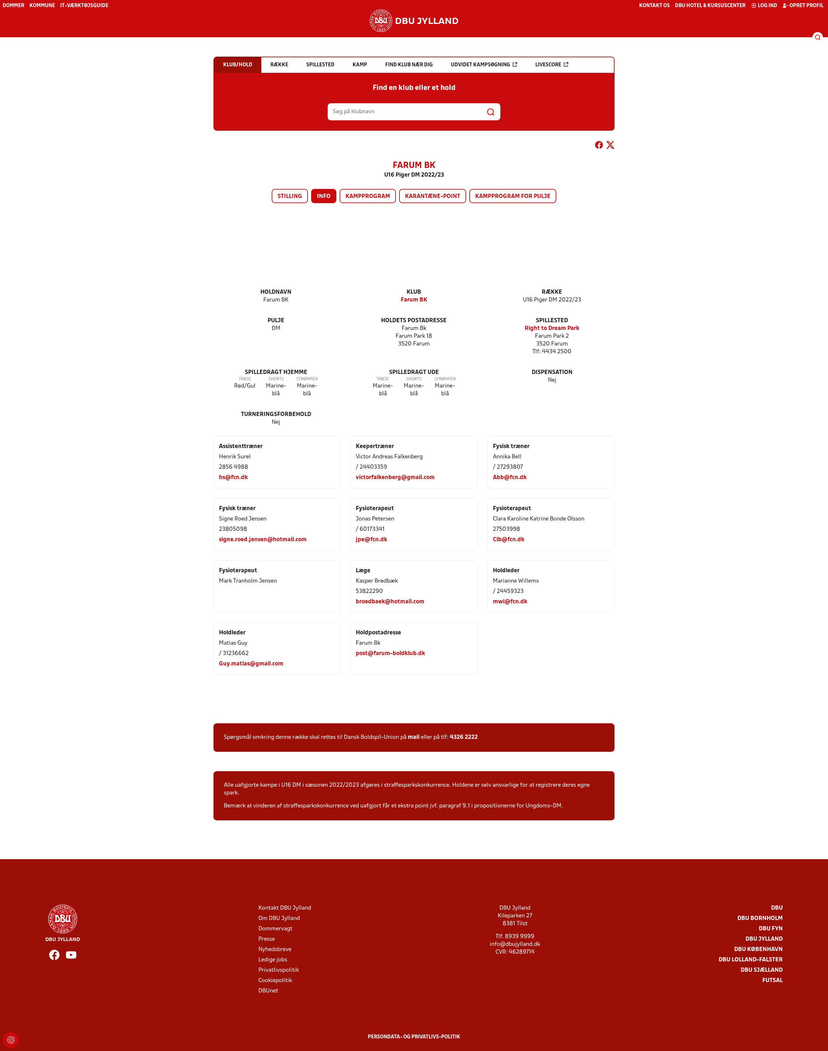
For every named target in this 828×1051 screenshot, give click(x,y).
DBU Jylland (764, 939)
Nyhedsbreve (274, 949)
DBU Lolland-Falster (751, 960)
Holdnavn (275, 292)
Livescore (548, 65)
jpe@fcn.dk (371, 539)
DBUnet (268, 991)
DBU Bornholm (760, 918)
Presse (266, 939)
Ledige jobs (272, 960)
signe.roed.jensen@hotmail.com (263, 539)
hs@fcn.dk (233, 477)
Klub (414, 292)
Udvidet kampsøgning (480, 65)
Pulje (275, 320)
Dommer (13, 6)
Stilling (290, 196)
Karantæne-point (432, 196)
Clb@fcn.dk (508, 539)
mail (413, 737)
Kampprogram (367, 196)
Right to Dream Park (552, 328)
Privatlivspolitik (278, 970)
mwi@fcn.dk (510, 602)
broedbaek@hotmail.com (390, 602)
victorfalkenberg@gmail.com (395, 477)
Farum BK (414, 300)
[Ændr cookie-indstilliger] (11, 1040)
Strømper (307, 379)
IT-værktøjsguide (84, 6)
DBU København (758, 949)
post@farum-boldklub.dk (390, 653)
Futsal (772, 980)
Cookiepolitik (275, 980)
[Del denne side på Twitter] (610, 146)
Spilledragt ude (414, 372)
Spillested (552, 320)
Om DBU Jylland (279, 918)
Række (552, 292)
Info (324, 196)
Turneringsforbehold (276, 414)
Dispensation (552, 372)
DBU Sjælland (762, 970)
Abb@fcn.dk (510, 477)
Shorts (276, 379)
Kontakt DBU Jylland (284, 908)
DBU (777, 908)
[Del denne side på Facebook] (599, 146)
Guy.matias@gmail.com (251, 664)
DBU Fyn (771, 929)
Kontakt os (654, 6)
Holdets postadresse (414, 320)
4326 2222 (464, 737)
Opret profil (806, 6)
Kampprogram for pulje (512, 196)
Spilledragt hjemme (276, 372)
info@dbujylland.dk (515, 944)
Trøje (245, 379)
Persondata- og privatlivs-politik (414, 1037)
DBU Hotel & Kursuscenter (710, 6)
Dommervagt (275, 929)
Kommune (42, 6)
